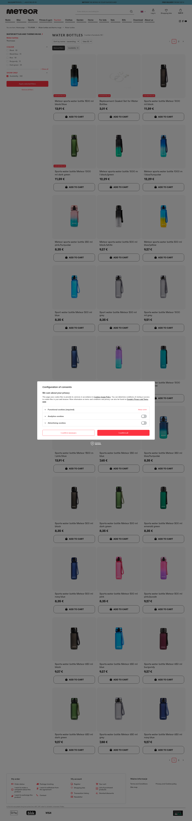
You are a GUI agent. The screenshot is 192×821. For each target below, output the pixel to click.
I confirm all (123, 433)
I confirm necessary (68, 433)
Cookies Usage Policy (102, 397)
